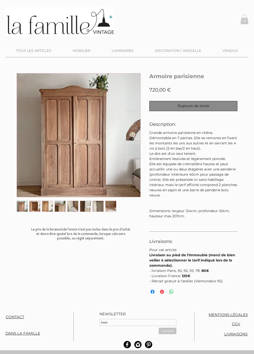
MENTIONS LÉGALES (228, 314)
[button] (244, 19)
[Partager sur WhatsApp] (171, 292)
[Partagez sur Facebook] (153, 292)
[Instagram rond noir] (138, 344)
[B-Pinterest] (148, 344)
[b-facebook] (127, 344)
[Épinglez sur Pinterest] (162, 292)
